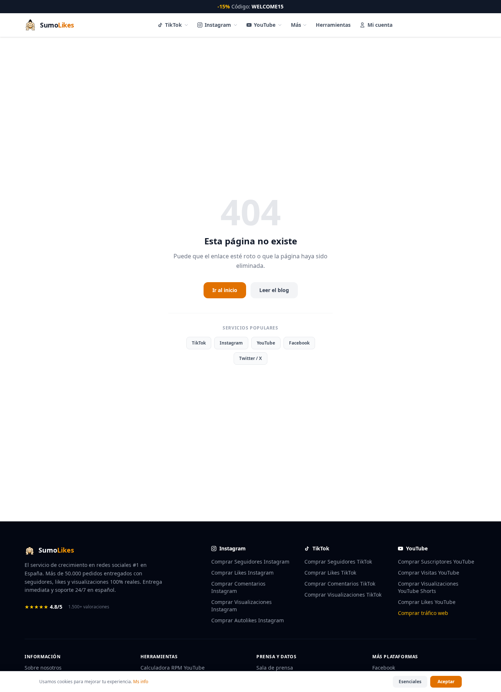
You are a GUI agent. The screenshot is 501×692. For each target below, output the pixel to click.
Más (296, 24)
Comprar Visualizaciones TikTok (342, 594)
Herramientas (333, 24)
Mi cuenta (379, 24)
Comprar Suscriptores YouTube (436, 561)
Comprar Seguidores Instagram (250, 561)
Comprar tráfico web (423, 612)
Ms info (140, 681)
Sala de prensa (274, 667)
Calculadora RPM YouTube (172, 667)
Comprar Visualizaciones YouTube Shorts (428, 587)
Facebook (299, 343)
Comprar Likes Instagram (242, 572)
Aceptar (446, 681)
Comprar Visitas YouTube (428, 572)
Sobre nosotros (43, 667)
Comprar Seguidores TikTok (338, 561)
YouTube (264, 24)
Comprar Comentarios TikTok (339, 583)
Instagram (218, 24)
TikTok (173, 24)
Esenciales (410, 681)
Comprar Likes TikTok (330, 572)
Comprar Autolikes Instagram (247, 620)
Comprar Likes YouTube (427, 601)
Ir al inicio (224, 290)
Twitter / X (250, 358)
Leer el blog (274, 290)
